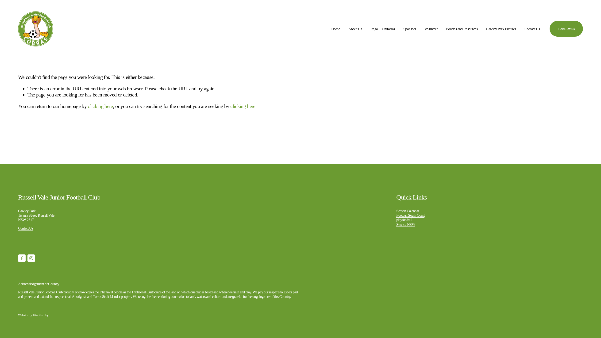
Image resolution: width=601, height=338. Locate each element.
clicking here (100, 106)
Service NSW (405, 225)
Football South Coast (410, 215)
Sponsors (409, 29)
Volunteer (431, 29)
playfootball (404, 220)
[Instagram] (31, 258)
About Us (355, 29)
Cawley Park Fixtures (501, 29)
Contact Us (532, 29)
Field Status (566, 29)
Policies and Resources (462, 29)
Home (335, 29)
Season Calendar (407, 211)
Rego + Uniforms (382, 29)
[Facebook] (22, 258)
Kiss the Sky (41, 315)
